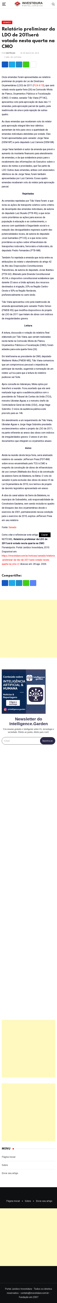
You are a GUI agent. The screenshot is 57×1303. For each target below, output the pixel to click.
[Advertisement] (28, 629)
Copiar (44, 534)
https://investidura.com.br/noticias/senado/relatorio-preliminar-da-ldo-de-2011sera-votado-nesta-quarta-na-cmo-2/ (28, 559)
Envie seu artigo (10, 1173)
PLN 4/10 (38, 85)
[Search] (53, 4)
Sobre (5, 1165)
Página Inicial (8, 1157)
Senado (12, 527)
